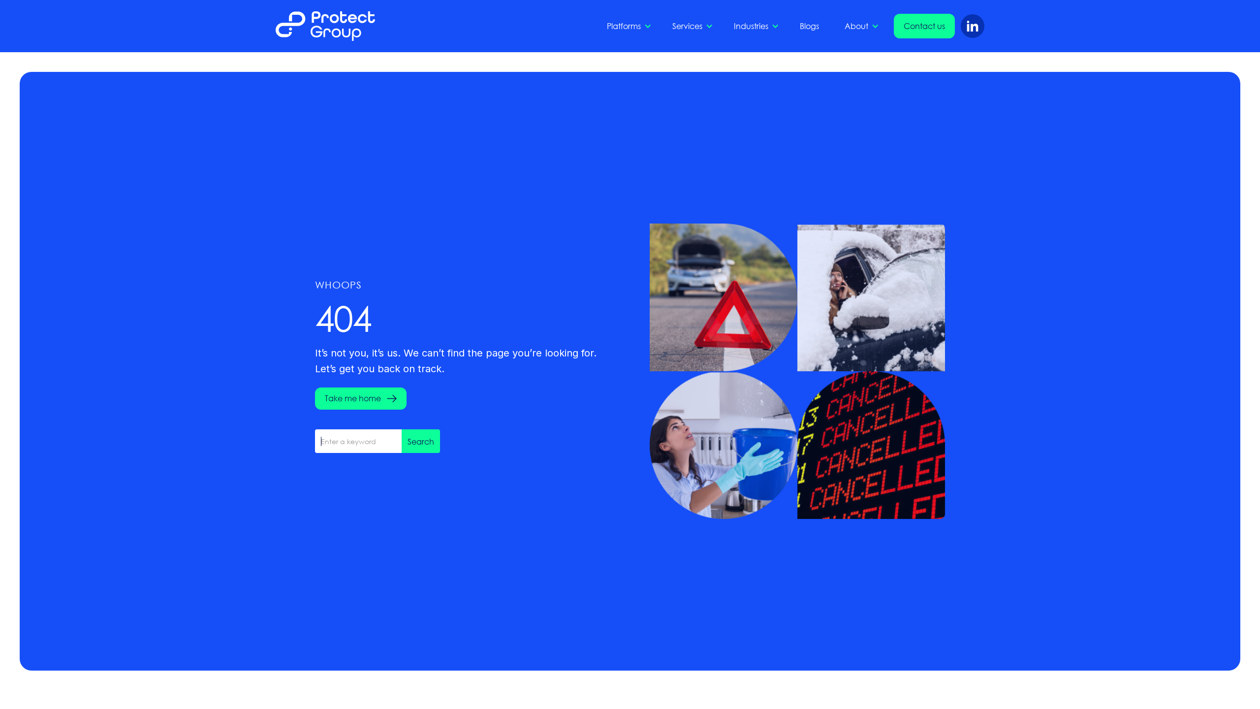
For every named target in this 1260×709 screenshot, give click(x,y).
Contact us (924, 26)
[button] (627, 26)
